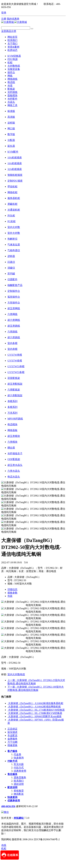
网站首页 (12, 37)
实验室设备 (13, 69)
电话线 (11, 82)
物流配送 (19, 794)
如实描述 (12, 732)
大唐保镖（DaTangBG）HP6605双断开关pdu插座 (35, 716)
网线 (9, 75)
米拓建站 (19, 818)
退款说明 (19, 784)
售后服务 (12, 774)
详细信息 (12, 589)
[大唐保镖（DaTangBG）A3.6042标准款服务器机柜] (7, 703)
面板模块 (12, 95)
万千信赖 (12, 742)
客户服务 (12, 751)
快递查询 (19, 757)
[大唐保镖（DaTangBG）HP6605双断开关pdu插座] (7, 716)
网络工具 (12, 105)
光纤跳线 (12, 92)
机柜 (9, 62)
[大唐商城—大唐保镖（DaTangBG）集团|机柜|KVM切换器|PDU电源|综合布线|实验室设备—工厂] (14, 22)
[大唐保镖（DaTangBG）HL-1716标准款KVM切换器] (7, 710)
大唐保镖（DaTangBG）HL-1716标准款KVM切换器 (36, 710)
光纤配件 (12, 98)
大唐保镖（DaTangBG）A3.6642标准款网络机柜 (34, 706)
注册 (3, 18)
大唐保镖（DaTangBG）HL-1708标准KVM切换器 (35, 713)
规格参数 (12, 592)
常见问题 (19, 764)
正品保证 (12, 728)
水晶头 (11, 102)
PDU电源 (12, 59)
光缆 (9, 85)
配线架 (11, 89)
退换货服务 (20, 777)
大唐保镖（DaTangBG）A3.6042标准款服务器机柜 (35, 703)
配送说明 (12, 787)
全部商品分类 (8, 31)
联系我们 (19, 780)
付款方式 (12, 761)
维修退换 (12, 745)
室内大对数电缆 (16, 674)
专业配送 (12, 735)
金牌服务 (12, 738)
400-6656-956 (8, 806)
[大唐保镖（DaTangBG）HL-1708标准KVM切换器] (7, 713)
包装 (9, 596)
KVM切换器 (14, 56)
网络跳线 (12, 79)
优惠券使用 (20, 771)
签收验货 (19, 790)
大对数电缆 (13, 65)
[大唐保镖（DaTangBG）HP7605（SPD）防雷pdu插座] (7, 719)
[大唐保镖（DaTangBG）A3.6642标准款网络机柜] (7, 706)
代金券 (17, 754)
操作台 (11, 72)
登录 (3, 12)
